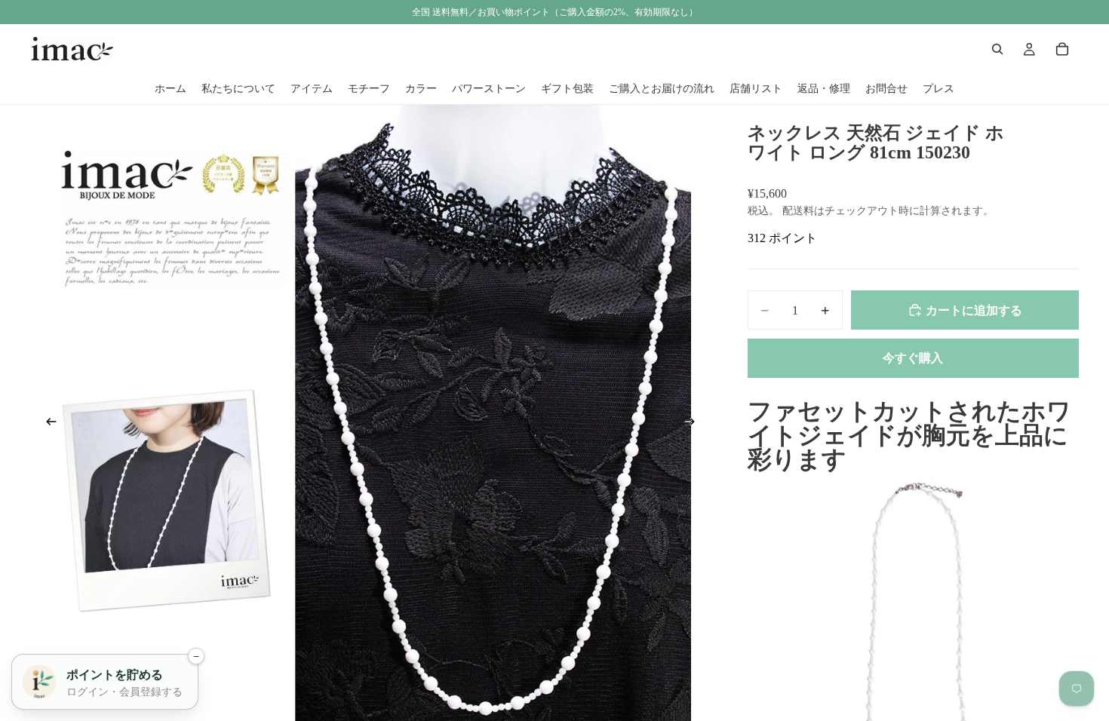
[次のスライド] (694, 424)
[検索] (997, 49)
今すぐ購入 (913, 357)
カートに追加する (974, 310)
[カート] (1062, 49)
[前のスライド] (46, 424)
